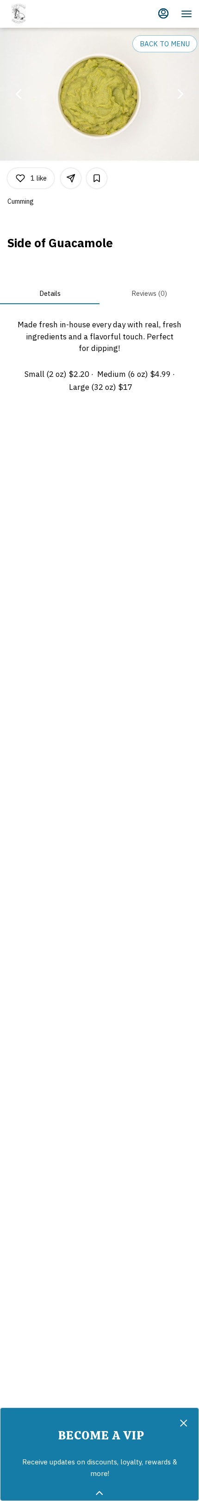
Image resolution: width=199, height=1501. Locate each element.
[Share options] (71, 178)
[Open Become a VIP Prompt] (99, 1493)
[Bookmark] (97, 178)
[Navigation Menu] (186, 14)
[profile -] (163, 13)
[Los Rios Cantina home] (48, 13)
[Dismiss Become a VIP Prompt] (183, 1423)
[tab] (50, 293)
